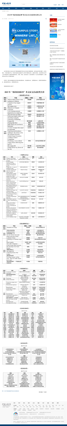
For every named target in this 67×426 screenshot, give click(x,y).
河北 (26, 405)
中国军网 (19, 410)
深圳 (53, 406)
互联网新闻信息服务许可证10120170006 (32, 412)
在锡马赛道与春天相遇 (54, 45)
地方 (57, 8)
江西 (56, 405)
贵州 (37, 406)
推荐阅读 (52, 42)
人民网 (20, 408)
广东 (21, 406)
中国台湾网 (52, 408)
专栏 (37, 8)
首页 (3, 8)
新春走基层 (60, 24)
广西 (24, 406)
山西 (29, 405)
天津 (23, 405)
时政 (9, 8)
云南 (40, 406)
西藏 (43, 406)
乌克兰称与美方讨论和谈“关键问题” (56, 66)
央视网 (37, 408)
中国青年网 (41, 408)
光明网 (15, 410)
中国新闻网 (24, 410)
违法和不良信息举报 (22, 412)
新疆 (50, 406)
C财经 (23, 8)
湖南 (17, 406)
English (55, 4)
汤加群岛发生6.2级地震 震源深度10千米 (57, 69)
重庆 (30, 406)
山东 (59, 405)
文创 (63, 8)
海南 (27, 406)
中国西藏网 (58, 408)
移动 (59, 4)
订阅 (62, 4)
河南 (62, 405)
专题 (51, 15)
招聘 (58, 402)
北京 (19, 405)
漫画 (43, 8)
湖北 (14, 406)
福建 (53, 405)
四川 (33, 406)
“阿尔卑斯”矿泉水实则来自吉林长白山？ (57, 48)
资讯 (16, 8)
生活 (33, 402)
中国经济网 (47, 408)
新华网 (24, 408)
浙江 (49, 405)
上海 (43, 405)
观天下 (49, 8)
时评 (19, 402)
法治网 (34, 410)
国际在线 (32, 408)
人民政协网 (29, 410)
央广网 (62, 408)
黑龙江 (39, 405)
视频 (31, 8)
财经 (29, 402)
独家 (53, 402)
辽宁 (32, 405)
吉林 (36, 405)
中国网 (28, 408)
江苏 (46, 405)
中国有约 (59, 34)
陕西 (46, 406)
